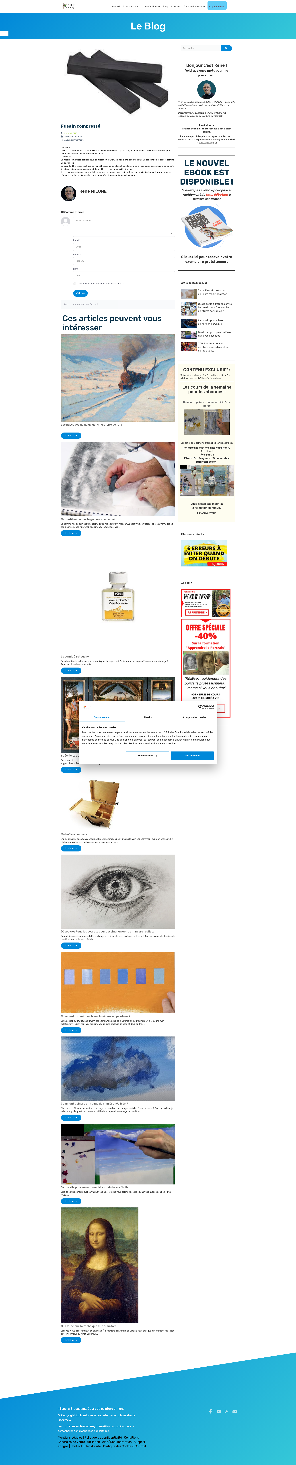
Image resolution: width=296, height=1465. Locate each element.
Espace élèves (217, 6)
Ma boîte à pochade (74, 834)
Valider (80, 293)
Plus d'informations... (211, 378)
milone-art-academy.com (84, 1426)
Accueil (115, 6)
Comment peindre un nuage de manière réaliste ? (94, 1103)
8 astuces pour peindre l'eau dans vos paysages (214, 334)
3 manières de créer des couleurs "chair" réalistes (212, 292)
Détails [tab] (148, 717)
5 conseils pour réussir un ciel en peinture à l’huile (95, 1187)
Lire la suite (71, 435)
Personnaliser (145, 755)
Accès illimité (152, 6)
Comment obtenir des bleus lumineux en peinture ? (95, 1016)
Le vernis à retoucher (75, 656)
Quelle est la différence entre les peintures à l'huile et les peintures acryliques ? (215, 307)
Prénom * (77, 254)
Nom (75, 269)
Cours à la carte (132, 6)
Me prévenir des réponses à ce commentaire (101, 283)
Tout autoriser (192, 755)
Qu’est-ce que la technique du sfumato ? (88, 1326)
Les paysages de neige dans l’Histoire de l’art (91, 424)
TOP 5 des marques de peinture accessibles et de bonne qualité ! (213, 347)
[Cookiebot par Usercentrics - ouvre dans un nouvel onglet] (200, 707)
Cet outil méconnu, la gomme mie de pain (88, 519)
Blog (165, 6)
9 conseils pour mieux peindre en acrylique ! (210, 322)
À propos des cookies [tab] (194, 717)
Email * (76, 240)
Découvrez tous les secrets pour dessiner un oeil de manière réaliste (107, 931)
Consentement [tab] (102, 717)
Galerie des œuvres (195, 6)
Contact (176, 6)
